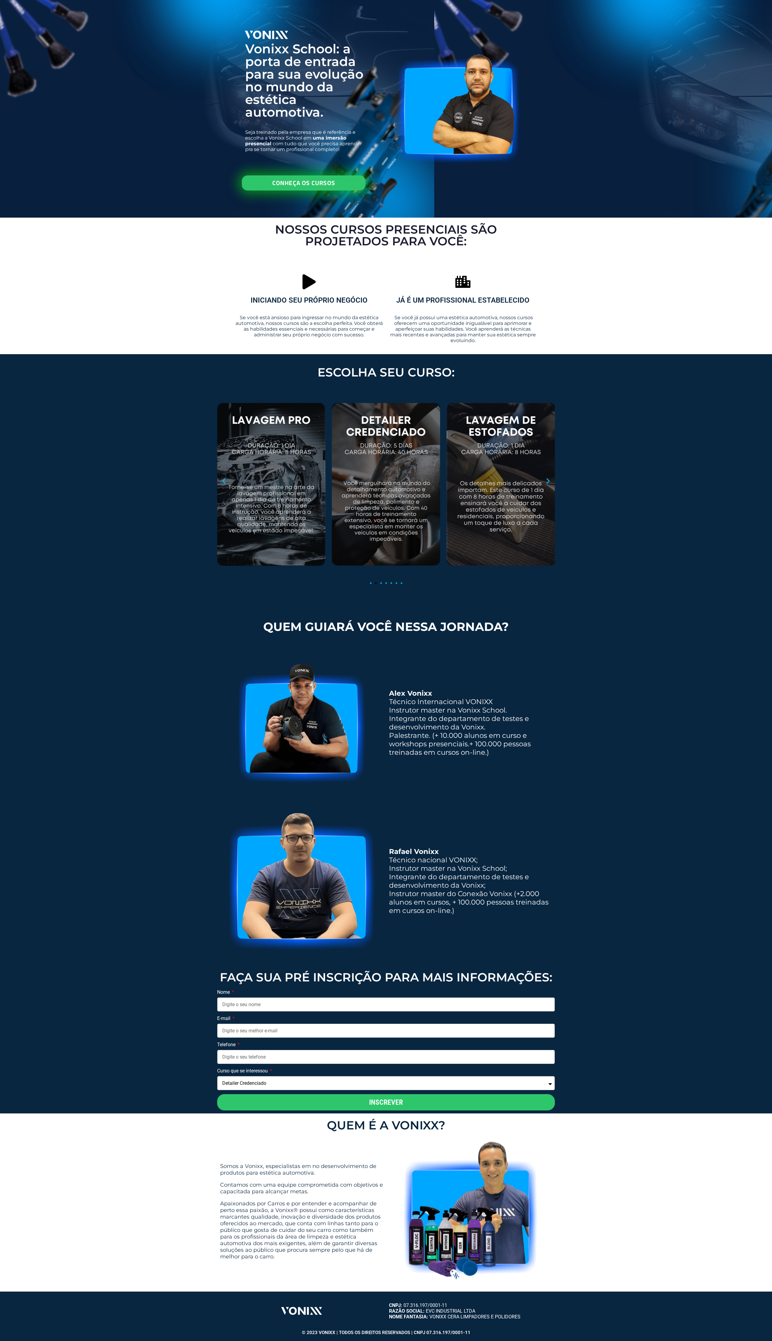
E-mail (224, 1018)
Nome (224, 992)
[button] (224, 481)
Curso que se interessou (243, 1071)
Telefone (227, 1044)
